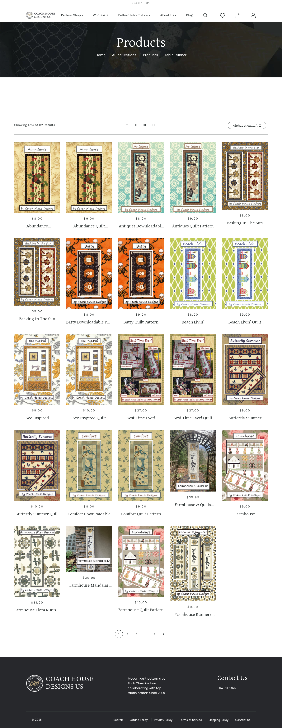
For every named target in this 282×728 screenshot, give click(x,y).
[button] (238, 15)
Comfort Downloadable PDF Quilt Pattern (89, 514)
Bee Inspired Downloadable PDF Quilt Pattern (37, 418)
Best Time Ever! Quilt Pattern (192, 418)
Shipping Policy (218, 720)
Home (100, 55)
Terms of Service (190, 720)
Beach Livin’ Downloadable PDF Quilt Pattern (193, 322)
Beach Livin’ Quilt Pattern (244, 322)
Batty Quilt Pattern (141, 322)
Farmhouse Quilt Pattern (141, 610)
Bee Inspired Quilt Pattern (89, 418)
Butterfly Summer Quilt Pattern (37, 514)
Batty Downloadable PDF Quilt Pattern (89, 322)
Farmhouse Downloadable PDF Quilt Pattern (244, 514)
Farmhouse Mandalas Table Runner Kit (89, 585)
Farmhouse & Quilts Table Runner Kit (193, 504)
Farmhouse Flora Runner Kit (37, 610)
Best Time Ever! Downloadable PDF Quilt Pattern (141, 418)
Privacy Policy (163, 720)
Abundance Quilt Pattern (89, 226)
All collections (124, 55)
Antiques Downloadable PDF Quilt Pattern (141, 226)
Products (150, 55)
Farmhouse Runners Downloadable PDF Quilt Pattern (193, 614)
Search (118, 720)
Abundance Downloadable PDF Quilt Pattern (37, 226)
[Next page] (163, 634)
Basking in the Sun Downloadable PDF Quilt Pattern (244, 223)
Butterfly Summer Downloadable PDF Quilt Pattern (244, 418)
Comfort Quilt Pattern (141, 514)
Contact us (242, 720)
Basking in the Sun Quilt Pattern (37, 319)
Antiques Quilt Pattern (193, 226)
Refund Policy (139, 720)
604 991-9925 (227, 688)
